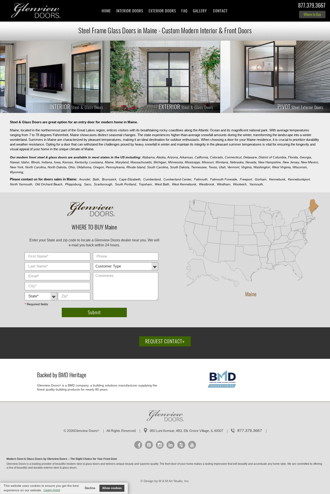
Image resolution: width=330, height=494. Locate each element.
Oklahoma (84, 167)
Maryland (122, 162)
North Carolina (36, 167)
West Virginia (282, 167)
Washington (262, 167)
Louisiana (96, 162)
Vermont (233, 167)
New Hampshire (270, 162)
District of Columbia (273, 157)
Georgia (306, 157)
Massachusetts (141, 162)
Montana (222, 162)
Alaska (161, 157)
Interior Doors (129, 10)
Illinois (36, 162)
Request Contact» (165, 341)
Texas (213, 167)
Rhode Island (136, 167)
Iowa (58, 162)
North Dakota (57, 167)
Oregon (99, 167)
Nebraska (237, 162)
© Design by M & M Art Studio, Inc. (165, 481)
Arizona (173, 157)
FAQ (184, 10)
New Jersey (291, 162)
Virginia (247, 167)
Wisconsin (300, 167)
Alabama (149, 157)
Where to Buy (312, 14)
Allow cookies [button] (112, 488)
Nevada (251, 162)
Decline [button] (90, 488)
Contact (220, 10)
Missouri (208, 162)
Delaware (250, 157)
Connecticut (233, 157)
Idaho (25, 162)
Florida (293, 157)
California (202, 157)
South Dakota (180, 167)
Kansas (68, 162)
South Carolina (158, 167)
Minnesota (176, 162)
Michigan (160, 162)
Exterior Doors (162, 10)
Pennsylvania (115, 167)
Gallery (200, 10)
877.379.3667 (312, 6)
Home (106, 10)
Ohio (72, 167)
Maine (109, 162)
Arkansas (187, 157)
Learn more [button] (52, 490)
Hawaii (15, 162)
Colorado (217, 157)
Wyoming (17, 172)
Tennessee (199, 167)
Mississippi (193, 162)
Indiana (47, 162)
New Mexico (310, 162)
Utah (223, 167)
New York (17, 167)
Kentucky (81, 162)
